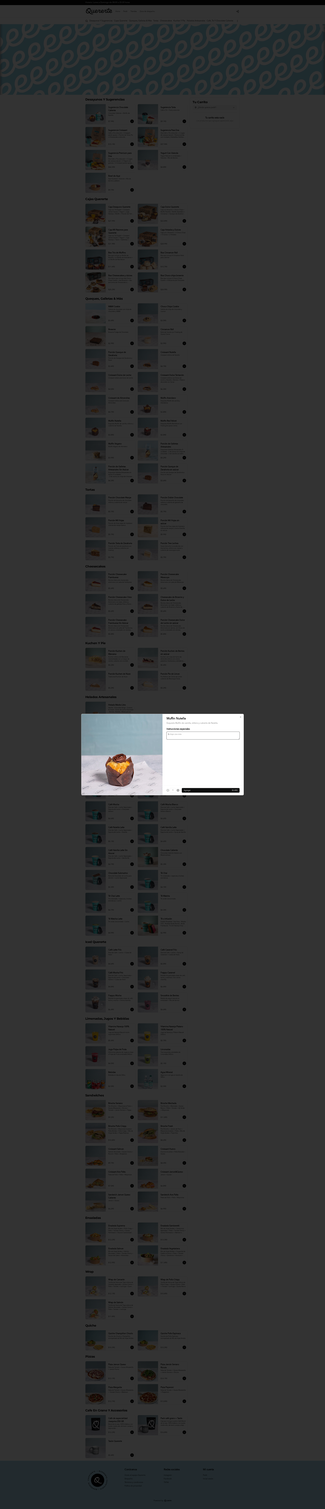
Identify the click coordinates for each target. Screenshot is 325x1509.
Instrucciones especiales (178, 729)
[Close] (241, 717)
